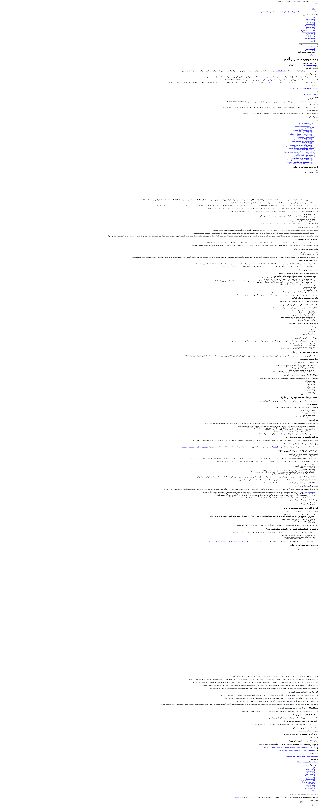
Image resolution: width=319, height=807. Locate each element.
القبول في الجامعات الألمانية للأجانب (301, 149)
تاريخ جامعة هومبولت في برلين (306, 123)
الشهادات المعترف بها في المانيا (235, 541)
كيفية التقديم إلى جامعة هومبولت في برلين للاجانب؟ (301, 148)
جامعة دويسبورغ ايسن (202, 447)
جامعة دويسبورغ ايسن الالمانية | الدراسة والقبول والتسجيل (302, 756)
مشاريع (289, 698)
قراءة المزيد (236, 797)
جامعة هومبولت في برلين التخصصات (301, 130)
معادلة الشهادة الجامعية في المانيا (216, 541)
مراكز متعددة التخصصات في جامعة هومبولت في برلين (298, 132)
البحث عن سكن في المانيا (308, 30)
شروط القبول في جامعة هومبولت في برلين (303, 150)
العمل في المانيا (310, 28)
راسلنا (313, 39)
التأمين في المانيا (310, 24)
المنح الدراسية (306, 143)
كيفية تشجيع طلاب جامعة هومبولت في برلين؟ (303, 141)
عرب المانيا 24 (263, 711)
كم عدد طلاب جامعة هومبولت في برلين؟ (300, 160)
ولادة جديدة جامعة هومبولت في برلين (301, 126)
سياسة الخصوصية (310, 38)
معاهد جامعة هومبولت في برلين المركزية (301, 131)
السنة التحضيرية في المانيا (308, 492)
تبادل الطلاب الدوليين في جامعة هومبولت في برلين (298, 145)
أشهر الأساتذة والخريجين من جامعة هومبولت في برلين (298, 139)
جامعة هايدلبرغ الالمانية (188, 447)
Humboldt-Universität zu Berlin (272, 230)
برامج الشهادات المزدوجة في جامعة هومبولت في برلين (297, 146)
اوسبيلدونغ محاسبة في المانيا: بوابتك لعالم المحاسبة (304, 88)
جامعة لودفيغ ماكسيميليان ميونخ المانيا (307, 762)
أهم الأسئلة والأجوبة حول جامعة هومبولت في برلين (300, 156)
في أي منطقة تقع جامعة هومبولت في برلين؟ (299, 163)
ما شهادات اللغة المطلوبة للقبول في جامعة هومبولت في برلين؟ (298, 152)
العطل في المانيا (310, 27)
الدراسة (275, 447)
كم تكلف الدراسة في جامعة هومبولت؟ (300, 158)
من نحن (313, 41)
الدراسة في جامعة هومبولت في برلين (304, 155)
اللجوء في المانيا (310, 35)
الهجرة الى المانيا (310, 36)
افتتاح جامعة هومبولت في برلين (303, 124)
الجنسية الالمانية (310, 19)
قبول (241, 797)
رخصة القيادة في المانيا (308, 32)
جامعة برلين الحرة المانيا (271, 79)
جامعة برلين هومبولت (296, 747)
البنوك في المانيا (310, 22)
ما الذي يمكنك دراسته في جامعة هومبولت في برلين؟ (297, 159)
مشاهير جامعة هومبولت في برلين (306, 137)
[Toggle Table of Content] (317, 120)
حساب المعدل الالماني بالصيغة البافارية (255, 541)
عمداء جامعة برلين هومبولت (303, 138)
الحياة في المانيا (310, 20)
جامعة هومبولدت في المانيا (270, 747)
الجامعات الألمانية (280, 71)
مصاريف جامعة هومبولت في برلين (305, 153)
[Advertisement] (159, 186)
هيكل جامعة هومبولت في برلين (306, 127)
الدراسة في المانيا (310, 25)
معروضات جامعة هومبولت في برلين (302, 135)
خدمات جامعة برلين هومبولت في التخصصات (300, 134)
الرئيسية (312, 17)
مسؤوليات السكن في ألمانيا (310, 94)
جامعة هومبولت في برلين (284, 747)
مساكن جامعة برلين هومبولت (303, 128)
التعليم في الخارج (306, 142)
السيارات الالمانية (310, 33)
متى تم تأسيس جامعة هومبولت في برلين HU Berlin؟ (297, 162)
